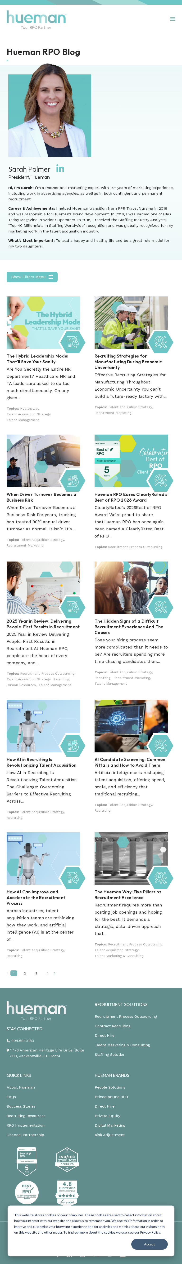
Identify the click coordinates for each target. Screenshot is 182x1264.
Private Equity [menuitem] (107, 1116)
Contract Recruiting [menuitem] (113, 1026)
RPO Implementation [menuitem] (26, 1125)
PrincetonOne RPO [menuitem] (111, 1096)
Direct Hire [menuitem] (104, 1035)
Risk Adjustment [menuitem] (110, 1135)
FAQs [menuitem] (11, 1096)
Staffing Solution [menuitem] (110, 1054)
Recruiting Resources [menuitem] (26, 1116)
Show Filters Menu (28, 277)
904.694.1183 (22, 1040)
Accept (149, 1244)
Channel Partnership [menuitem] (25, 1135)
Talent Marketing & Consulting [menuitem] (122, 1045)
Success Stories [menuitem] (21, 1106)
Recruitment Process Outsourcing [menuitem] (126, 1016)
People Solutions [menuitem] (110, 1087)
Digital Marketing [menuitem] (110, 1125)
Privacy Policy (150, 1232)
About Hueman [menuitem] (21, 1087)
